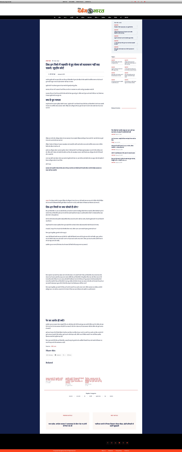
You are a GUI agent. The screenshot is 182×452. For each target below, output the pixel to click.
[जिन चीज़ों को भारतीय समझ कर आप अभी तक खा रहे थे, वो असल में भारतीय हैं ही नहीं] (123, 119)
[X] (96, 74)
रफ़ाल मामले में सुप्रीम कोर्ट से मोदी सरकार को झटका (54, 379)
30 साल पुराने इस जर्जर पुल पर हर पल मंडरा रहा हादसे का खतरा (130, 69)
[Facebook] (132, 1)
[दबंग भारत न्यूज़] (47, 74)
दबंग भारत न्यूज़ (52, 74)
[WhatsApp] (102, 74)
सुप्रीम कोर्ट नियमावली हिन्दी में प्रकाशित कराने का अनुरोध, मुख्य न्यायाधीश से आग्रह (74, 380)
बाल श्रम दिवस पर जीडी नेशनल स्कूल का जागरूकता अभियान (130, 82)
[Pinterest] (99, 74)
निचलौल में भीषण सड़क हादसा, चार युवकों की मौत (123, 27)
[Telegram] (145, 1)
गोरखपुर (112, 142)
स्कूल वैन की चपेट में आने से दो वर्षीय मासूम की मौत (123, 38)
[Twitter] (138, 1)
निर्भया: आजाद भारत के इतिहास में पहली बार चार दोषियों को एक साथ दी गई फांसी (93, 380)
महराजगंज (116, 25)
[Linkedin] (115, 440)
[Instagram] (141, 1)
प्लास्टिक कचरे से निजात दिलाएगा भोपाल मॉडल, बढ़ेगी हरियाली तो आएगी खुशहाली (114, 423)
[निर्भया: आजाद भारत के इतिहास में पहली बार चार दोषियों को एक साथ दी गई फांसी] (94, 371)
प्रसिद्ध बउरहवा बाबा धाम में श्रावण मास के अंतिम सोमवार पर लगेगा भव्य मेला (130, 63)
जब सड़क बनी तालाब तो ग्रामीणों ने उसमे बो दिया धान (117, 82)
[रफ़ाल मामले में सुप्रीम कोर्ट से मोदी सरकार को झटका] (55, 371)
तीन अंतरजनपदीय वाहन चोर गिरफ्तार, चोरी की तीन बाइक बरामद (130, 76)
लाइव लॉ (48, 200)
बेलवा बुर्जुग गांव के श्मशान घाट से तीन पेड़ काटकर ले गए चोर (117, 75)
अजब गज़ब (48, 60)
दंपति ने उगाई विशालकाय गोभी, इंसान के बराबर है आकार (123, 153)
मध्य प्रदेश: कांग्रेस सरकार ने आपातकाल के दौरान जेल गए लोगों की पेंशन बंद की (68, 423)
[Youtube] (135, 1)
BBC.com (53, 346)
